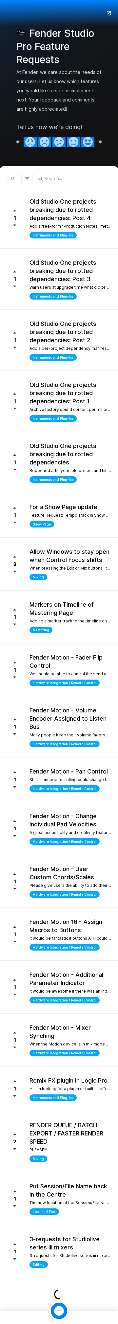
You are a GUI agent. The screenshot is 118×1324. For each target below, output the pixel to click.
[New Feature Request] (59, 1310)
